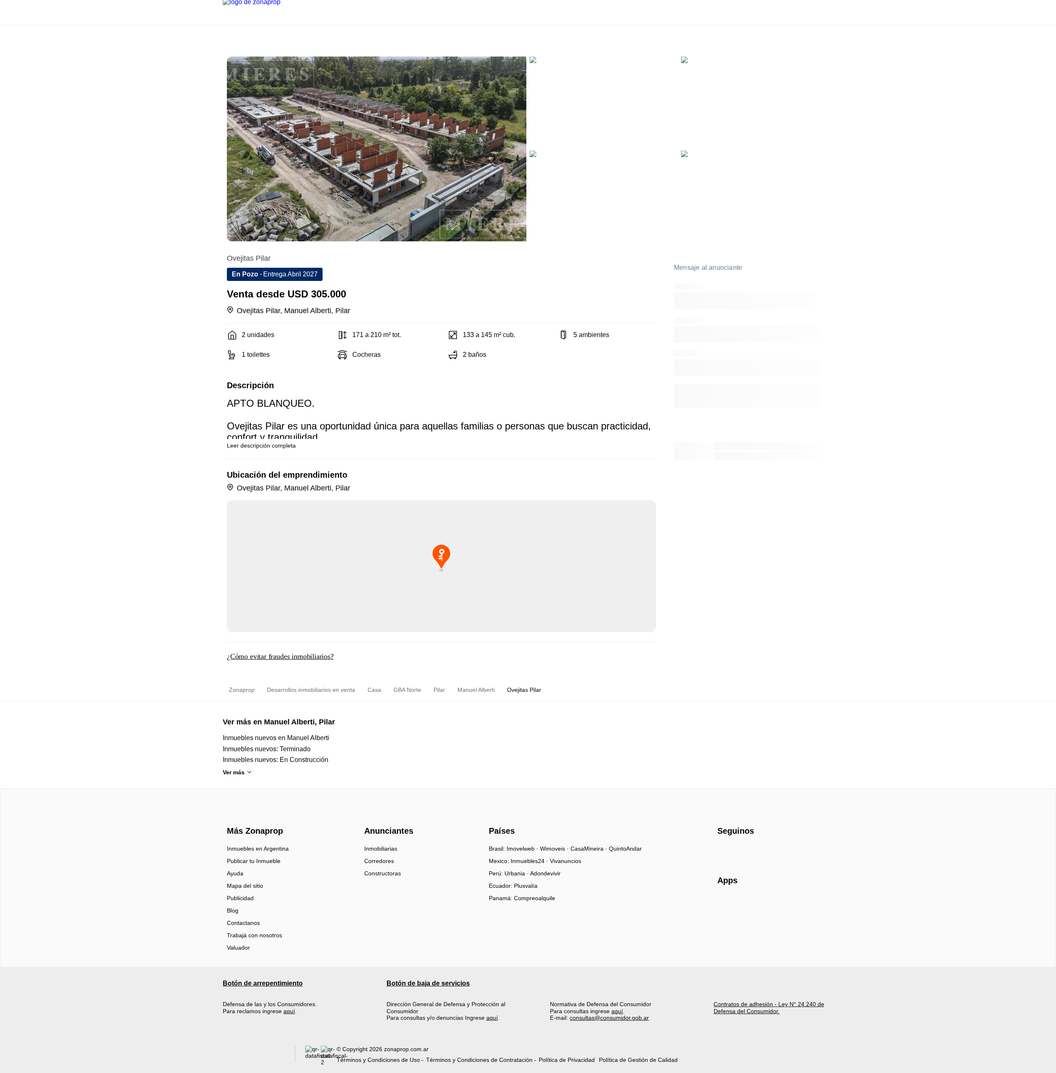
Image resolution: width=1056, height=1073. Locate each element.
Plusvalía (525, 885)
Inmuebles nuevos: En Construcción (275, 759)
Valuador (238, 947)
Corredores (379, 861)
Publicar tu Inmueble (253, 861)
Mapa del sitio (245, 885)
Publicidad (240, 898)
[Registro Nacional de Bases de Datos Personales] (313, 1056)
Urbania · (517, 873)
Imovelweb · (523, 848)
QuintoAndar (625, 848)
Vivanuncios (565, 861)
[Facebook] (724, 851)
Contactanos (243, 923)
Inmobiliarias (380, 848)
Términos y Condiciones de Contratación (479, 1059)
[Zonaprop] (253, 816)
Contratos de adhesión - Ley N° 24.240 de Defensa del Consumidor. (769, 1007)
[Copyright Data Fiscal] (329, 1056)
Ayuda (235, 873)
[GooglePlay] (799, 904)
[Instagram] (738, 851)
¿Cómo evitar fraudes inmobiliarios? (280, 656)
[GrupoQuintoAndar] (254, 1056)
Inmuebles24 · (530, 861)
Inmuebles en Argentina (258, 848)
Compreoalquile (534, 898)
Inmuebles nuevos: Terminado (267, 748)
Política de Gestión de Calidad (638, 1059)
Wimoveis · (555, 848)
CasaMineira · (589, 848)
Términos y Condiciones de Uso (378, 1059)
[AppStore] (743, 904)
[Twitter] (765, 851)
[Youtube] (751, 851)
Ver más (234, 772)
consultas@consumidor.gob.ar (609, 1017)
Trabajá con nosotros (254, 935)
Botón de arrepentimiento (263, 983)
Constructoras (382, 873)
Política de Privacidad (567, 1059)
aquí (289, 1011)
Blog (232, 910)
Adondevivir (545, 873)
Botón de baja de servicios (428, 983)
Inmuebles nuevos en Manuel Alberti (276, 737)
